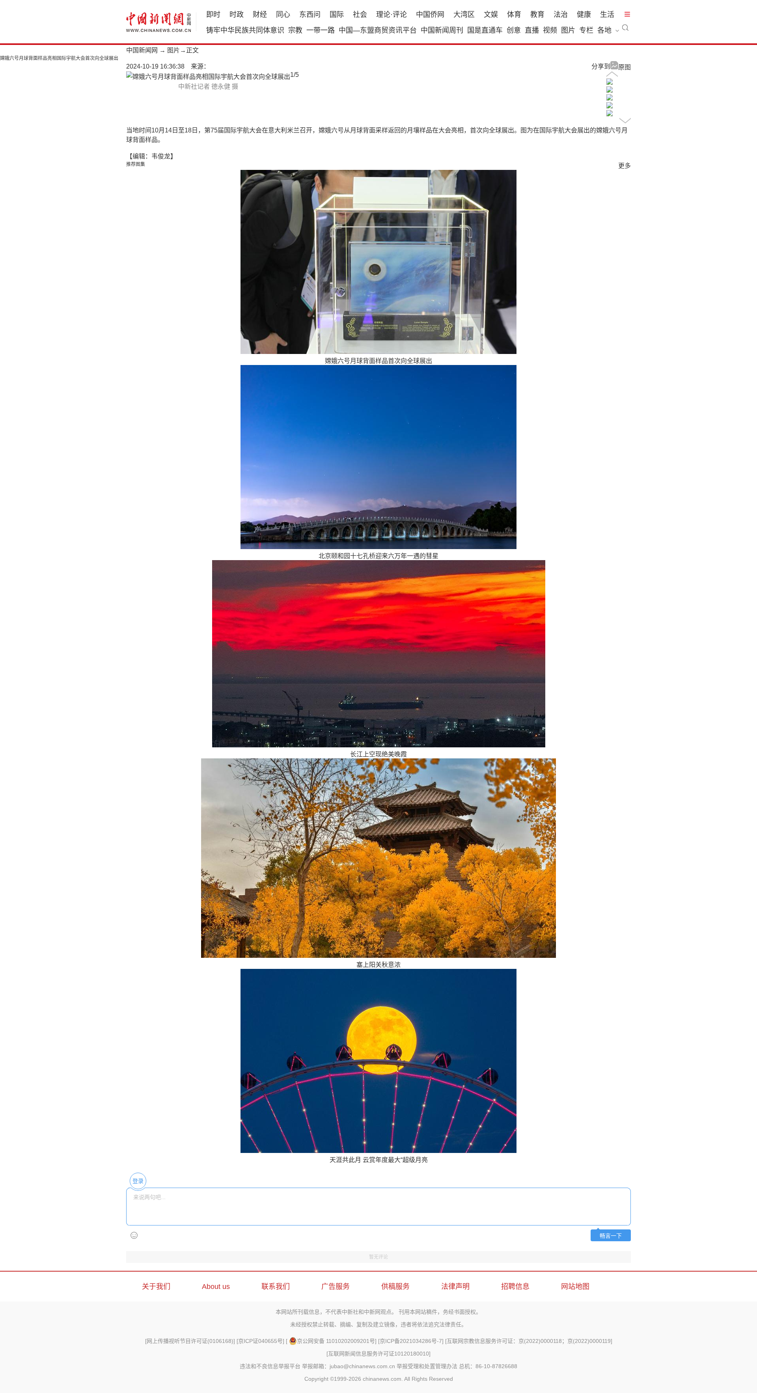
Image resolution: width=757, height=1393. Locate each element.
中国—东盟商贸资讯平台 (378, 30)
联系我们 (275, 1287)
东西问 (310, 15)
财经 (260, 15)
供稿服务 (395, 1287)
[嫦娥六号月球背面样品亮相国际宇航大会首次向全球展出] (609, 82)
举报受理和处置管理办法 (427, 1366)
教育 (537, 15)
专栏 (586, 30)
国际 (337, 15)
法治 (561, 15)
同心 (283, 15)
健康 (584, 15)
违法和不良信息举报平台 (270, 1366)
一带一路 (320, 30)
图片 (568, 30)
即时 (213, 15)
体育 (514, 15)
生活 (607, 15)
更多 (624, 165)
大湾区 (464, 15)
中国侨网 (430, 15)
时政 (236, 15)
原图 (624, 67)
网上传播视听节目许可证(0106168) (190, 1341)
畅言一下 (611, 1236)
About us (216, 1287)
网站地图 (575, 1287)
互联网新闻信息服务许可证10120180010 (378, 1353)
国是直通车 (485, 30)
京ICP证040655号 (260, 1341)
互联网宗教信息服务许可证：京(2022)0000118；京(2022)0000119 (529, 1341)
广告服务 (335, 1287)
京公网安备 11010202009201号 (336, 1341)
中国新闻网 (142, 50)
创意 (514, 30)
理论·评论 (391, 15)
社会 (360, 15)
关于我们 (156, 1287)
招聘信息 (515, 1287)
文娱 (491, 15)
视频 (550, 30)
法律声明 (455, 1287)
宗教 (295, 30)
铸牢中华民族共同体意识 (245, 30)
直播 (532, 30)
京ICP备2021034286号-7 (411, 1341)
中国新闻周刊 (442, 30)
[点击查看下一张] (208, 76)
